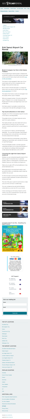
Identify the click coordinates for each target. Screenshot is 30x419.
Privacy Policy (5, 408)
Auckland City (6, 40)
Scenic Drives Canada (7, 375)
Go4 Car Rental (8, 415)
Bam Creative (10, 417)
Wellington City (5, 343)
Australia (4, 372)
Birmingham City (5, 326)
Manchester (4, 336)
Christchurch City (6, 331)
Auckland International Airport (8, 348)
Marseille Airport (6, 28)
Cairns (3, 329)
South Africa (5, 30)
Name (4, 302)
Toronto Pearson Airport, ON (8, 364)
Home (1, 8)
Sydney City (4, 340)
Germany (4, 379)
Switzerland (4, 386)
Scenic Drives (13, 8)
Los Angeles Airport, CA (7, 358)
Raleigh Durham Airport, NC (9, 26)
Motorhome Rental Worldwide (9, 403)
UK (2, 389)
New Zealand (5, 384)
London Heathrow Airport (8, 355)
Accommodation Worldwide (8, 399)
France (3, 377)
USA (3, 391)
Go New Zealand (6, 401)
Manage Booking (4, 11)
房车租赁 (4, 406)
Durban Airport (6, 33)
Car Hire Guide (20, 8)
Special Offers (11, 11)
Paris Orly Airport (6, 32)
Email (4, 307)
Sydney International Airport (8, 362)
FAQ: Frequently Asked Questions (9, 396)
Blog (28, 8)
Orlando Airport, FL (6, 360)
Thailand (4, 25)
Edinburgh (4, 333)
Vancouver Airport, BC (7, 367)
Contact (17, 11)
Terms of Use (5, 410)
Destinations (6, 8)
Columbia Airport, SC (7, 35)
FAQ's (25, 8)
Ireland (3, 382)
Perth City (4, 338)
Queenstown (6, 38)
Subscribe (15, 313)
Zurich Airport (6, 37)
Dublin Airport (5, 351)
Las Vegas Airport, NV (7, 353)
